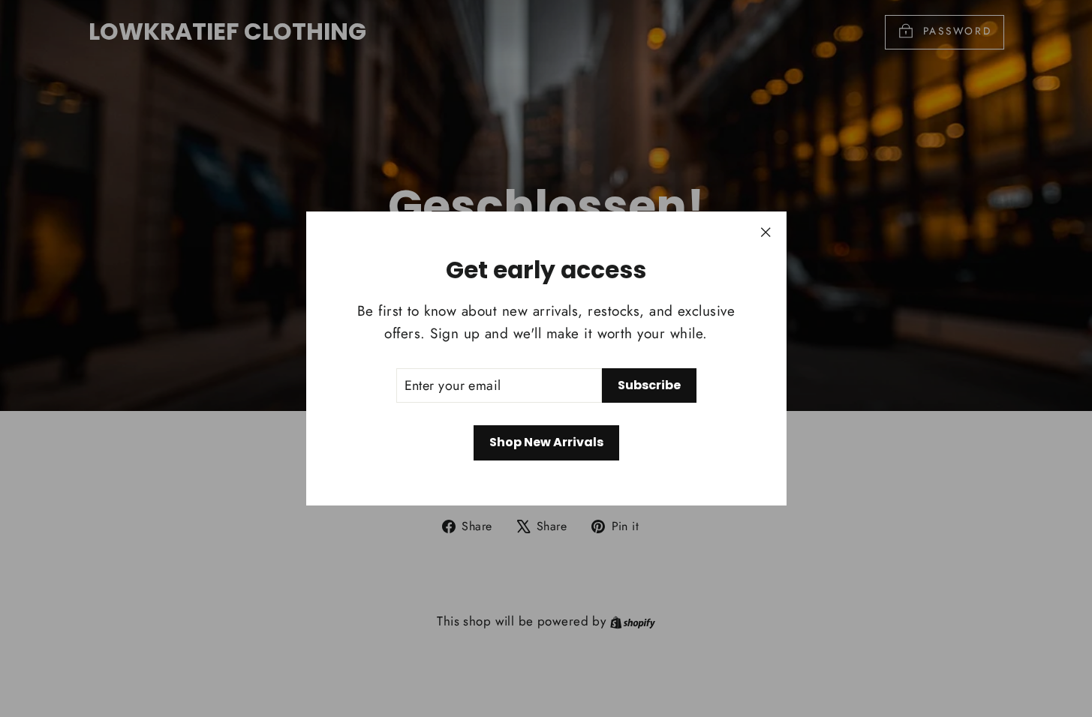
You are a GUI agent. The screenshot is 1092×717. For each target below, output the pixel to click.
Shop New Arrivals (546, 442)
